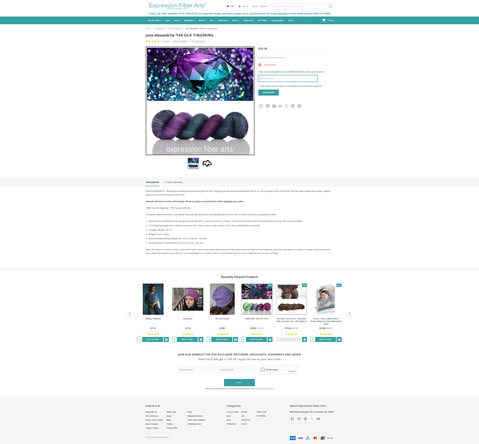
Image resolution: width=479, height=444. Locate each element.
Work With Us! (151, 412)
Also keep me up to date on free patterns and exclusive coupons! (291, 86)
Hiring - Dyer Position (154, 420)
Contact (170, 424)
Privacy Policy (172, 428)
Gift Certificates (152, 416)
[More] (161, 20)
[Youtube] (318, 418)
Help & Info (153, 405)
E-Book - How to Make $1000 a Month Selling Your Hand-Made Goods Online (325, 321)
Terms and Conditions (196, 420)
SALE (167, 20)
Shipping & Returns (195, 416)
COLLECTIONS (154, 20)
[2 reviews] (153, 41)
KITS (290, 20)
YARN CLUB (248, 20)
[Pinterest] (299, 106)
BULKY (235, 20)
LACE (176, 20)
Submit (240, 382)
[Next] (349, 313)
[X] (286, 106)
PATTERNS (262, 20)
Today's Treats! (152, 428)
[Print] (280, 106)
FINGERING (188, 20)
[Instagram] (305, 418)
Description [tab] (152, 182)
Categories (234, 405)
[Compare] (166, 339)
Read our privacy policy (264, 388)
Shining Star (187, 318)
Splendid (282, 13)
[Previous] (129, 313)
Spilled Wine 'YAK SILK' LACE (256, 318)
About (169, 416)
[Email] (274, 106)
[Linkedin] (293, 106)
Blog (168, 420)
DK (211, 20)
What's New (171, 412)
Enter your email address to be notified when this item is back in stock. (291, 71)
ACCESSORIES (277, 20)
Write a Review (180, 41)
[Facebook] (268, 106)
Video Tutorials (152, 424)
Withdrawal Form (194, 424)
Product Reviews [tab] (174, 182)
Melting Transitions (153, 318)
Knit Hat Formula (222, 318)
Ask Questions (198, 41)
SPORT (202, 20)
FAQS (189, 412)
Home (148, 28)
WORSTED (222, 20)
